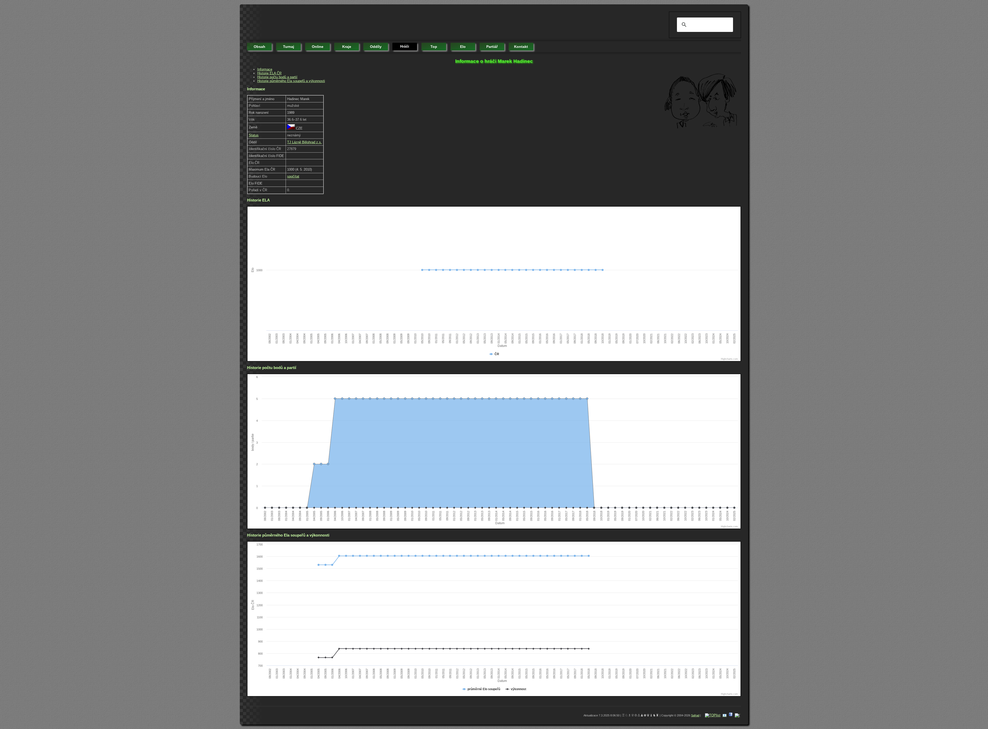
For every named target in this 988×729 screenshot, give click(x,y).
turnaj (288, 47)
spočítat (293, 176)
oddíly (376, 47)
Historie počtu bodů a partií (277, 77)
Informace (264, 69)
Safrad (695, 715)
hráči (404, 46)
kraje (346, 47)
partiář (492, 47)
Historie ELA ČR (269, 73)
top (433, 47)
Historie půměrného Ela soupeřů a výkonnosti (291, 81)
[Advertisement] (340, 23)
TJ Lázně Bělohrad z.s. (304, 142)
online (317, 47)
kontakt (521, 47)
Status (254, 135)
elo (463, 47)
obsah (259, 47)
